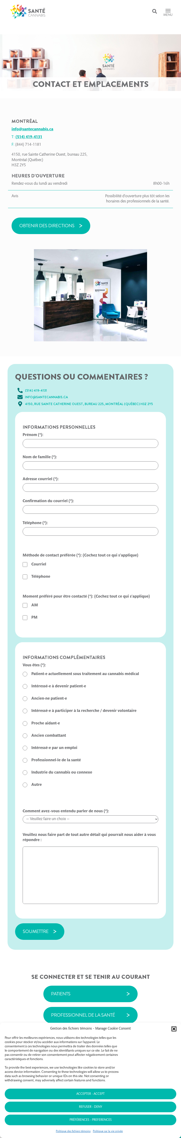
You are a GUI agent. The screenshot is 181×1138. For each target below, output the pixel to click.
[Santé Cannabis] (27, 12)
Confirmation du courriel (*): (48, 501)
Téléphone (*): (35, 523)
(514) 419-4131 (29, 137)
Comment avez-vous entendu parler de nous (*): (66, 811)
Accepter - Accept (90, 1094)
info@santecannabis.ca (32, 130)
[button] (174, 1029)
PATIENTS (60, 993)
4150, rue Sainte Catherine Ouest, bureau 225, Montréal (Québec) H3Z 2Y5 (89, 404)
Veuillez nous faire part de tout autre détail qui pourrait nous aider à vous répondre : (89, 837)
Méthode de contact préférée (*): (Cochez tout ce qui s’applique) (80, 556)
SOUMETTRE (36, 931)
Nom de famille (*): (40, 457)
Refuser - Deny (90, 1107)
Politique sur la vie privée (108, 1131)
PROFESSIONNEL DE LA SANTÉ (83, 1015)
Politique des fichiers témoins (73, 1131)
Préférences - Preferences (91, 1120)
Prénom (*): (33, 435)
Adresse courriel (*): (41, 479)
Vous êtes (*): (34, 665)
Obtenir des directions (46, 225)
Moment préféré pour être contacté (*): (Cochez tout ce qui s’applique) (86, 597)
